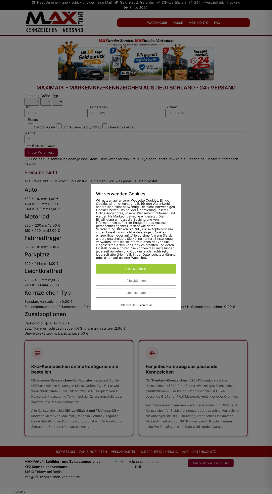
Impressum (145, 305)
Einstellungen (136, 293)
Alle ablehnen (136, 281)
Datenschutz (128, 305)
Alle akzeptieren (136, 269)
